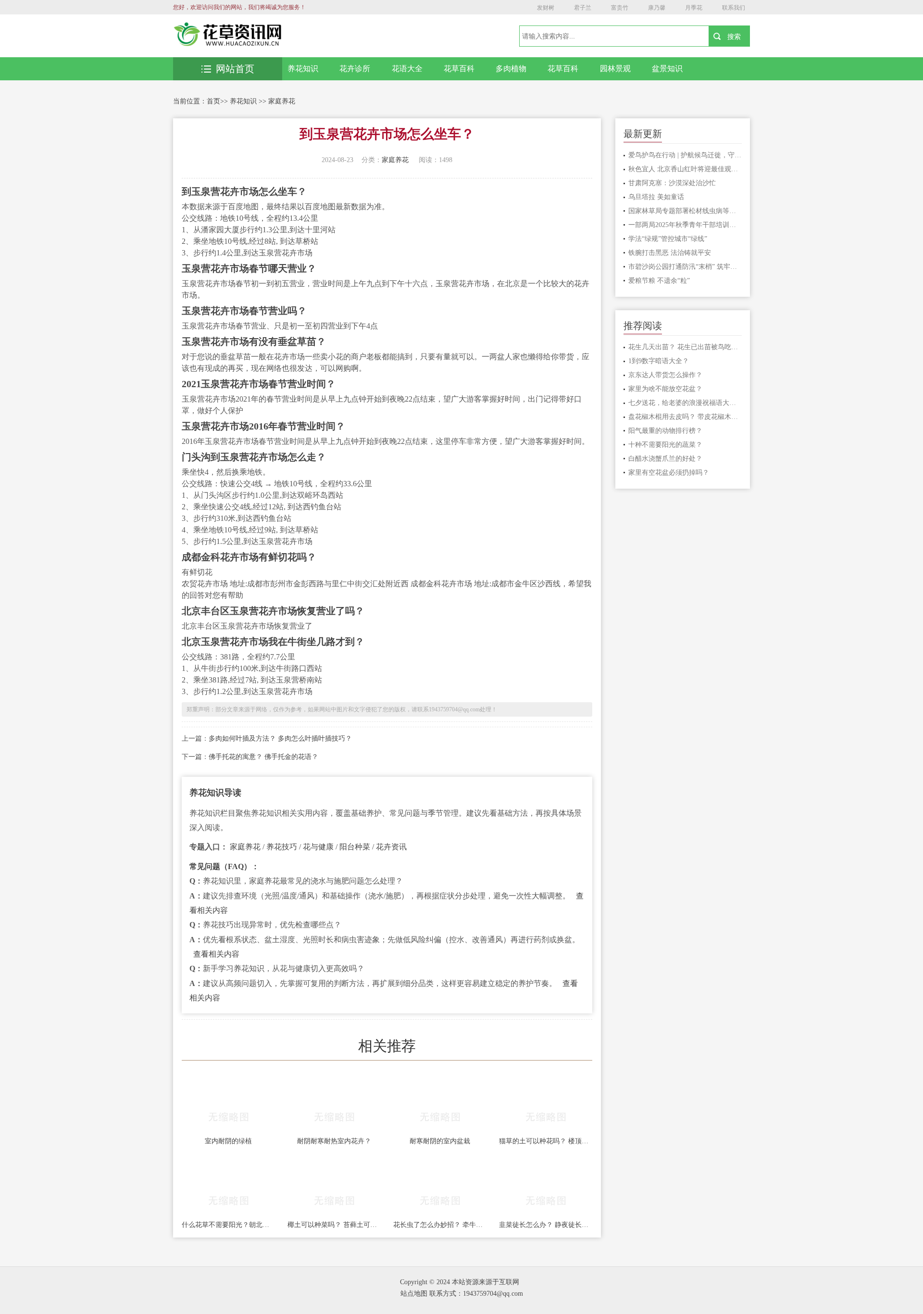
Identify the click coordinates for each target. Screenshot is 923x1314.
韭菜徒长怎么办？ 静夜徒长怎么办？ (545, 1224)
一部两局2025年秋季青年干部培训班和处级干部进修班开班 (685, 224)
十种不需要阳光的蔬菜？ (665, 444)
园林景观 (615, 68)
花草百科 (459, 68)
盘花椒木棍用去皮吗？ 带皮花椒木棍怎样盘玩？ (685, 416)
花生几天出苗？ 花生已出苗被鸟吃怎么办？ (685, 347)
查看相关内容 (216, 954)
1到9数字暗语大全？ (658, 361)
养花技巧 (281, 847)
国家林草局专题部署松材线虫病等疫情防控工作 (685, 211)
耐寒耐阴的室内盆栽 (440, 1141)
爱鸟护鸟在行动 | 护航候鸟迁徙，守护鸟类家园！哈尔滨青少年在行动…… (685, 155)
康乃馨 (656, 7)
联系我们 (733, 7)
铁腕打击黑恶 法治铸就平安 (669, 252)
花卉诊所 (354, 68)
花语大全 (407, 68)
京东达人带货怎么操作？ (665, 375)
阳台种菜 (354, 847)
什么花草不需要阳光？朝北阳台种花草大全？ (228, 1224)
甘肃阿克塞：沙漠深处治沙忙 (672, 183)
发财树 (545, 7)
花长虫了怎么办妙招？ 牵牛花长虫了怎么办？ (439, 1224)
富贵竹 (619, 7)
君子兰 (582, 7)
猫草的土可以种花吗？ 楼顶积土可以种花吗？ (545, 1141)
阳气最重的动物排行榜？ (665, 430)
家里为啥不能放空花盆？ (665, 388)
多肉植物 (511, 68)
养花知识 (302, 68)
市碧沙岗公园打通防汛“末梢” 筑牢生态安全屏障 (685, 266)
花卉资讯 (391, 847)
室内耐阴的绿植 (228, 1141)
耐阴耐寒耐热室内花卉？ (334, 1141)
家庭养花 (281, 101)
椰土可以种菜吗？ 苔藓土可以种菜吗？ (334, 1224)
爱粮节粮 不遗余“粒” (659, 280)
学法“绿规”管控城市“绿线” (667, 238)
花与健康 (318, 847)
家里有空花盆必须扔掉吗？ (668, 472)
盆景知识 (667, 68)
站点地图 (413, 1293)
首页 (213, 101)
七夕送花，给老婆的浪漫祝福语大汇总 (685, 402)
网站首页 (235, 68)
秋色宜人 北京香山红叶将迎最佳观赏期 (685, 169)
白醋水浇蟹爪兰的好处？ (665, 458)
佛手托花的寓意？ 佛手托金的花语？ (263, 756)
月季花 (693, 7)
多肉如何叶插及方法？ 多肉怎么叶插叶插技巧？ (280, 738)
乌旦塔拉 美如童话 (656, 197)
